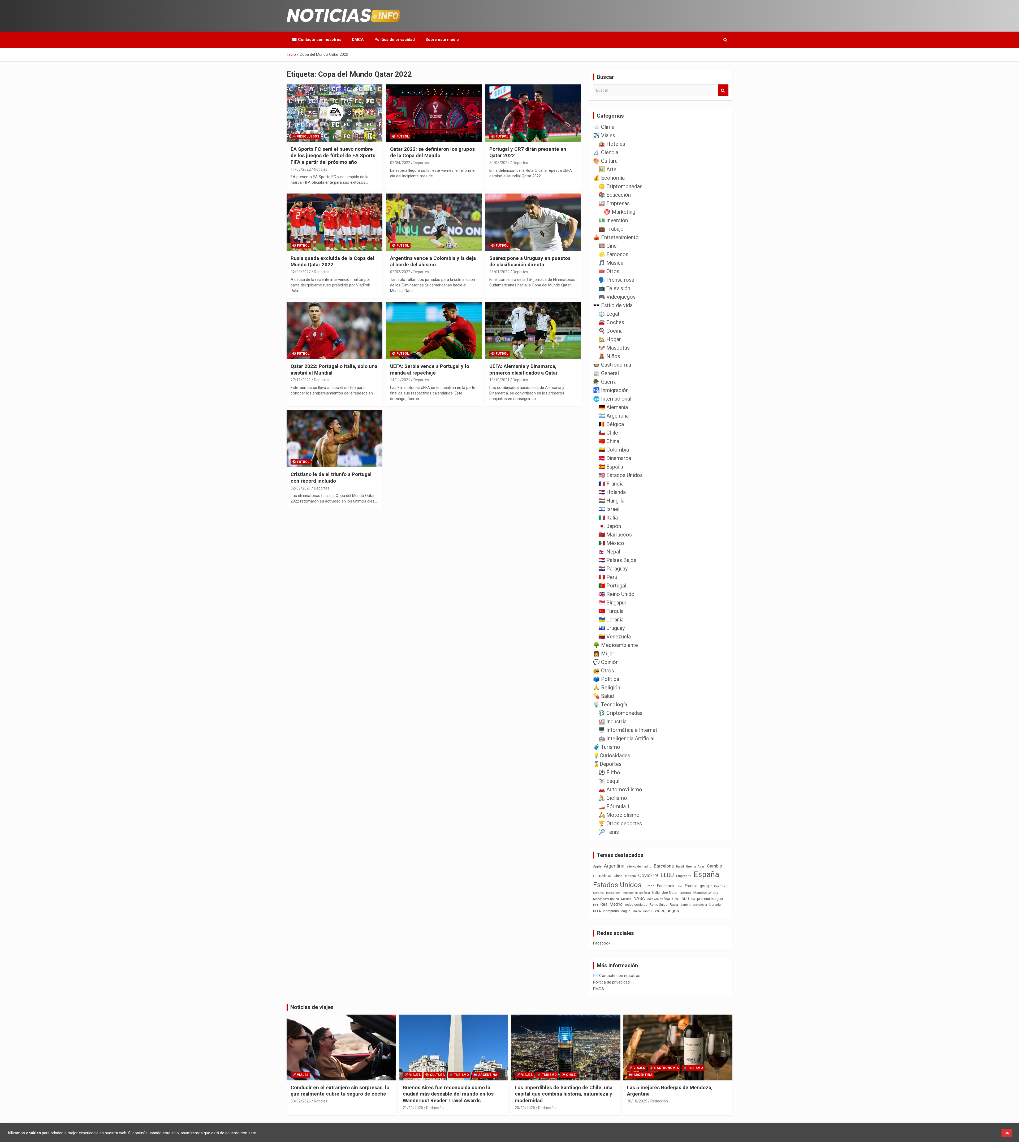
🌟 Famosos (613, 254)
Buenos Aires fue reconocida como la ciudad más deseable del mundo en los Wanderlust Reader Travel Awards (448, 1094)
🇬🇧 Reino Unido (616, 594)
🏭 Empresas (614, 203)
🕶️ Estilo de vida (613, 305)
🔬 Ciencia (605, 152)
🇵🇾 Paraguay (613, 568)
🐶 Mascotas (614, 348)
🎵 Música (610, 263)
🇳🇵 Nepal (609, 551)
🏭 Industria (612, 721)
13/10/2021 (499, 380)
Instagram (613, 893)
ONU (685, 898)
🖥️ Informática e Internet (627, 730)
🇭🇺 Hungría (611, 500)
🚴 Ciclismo (612, 798)
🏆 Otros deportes (620, 823)
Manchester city (705, 893)
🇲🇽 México (611, 543)
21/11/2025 (413, 1108)
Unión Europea (642, 911)
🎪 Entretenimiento (616, 237)
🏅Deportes (607, 764)
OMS (675, 899)
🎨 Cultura (605, 161)
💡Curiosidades (611, 755)
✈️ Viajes (604, 135)
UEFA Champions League (612, 911)
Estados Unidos (617, 885)
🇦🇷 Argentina (613, 416)
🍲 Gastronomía (612, 365)
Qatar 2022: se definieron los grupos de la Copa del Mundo (432, 152)
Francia (691, 886)
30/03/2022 (499, 163)
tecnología (700, 905)
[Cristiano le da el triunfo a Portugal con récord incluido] (334, 438)
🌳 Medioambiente (615, 645)
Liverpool (685, 893)
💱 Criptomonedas (620, 713)
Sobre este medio (442, 39)
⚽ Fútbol (400, 136)
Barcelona (664, 866)
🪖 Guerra (604, 382)
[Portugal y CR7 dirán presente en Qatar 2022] (533, 113)
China (618, 876)
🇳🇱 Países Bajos (617, 560)
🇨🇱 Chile (608, 433)
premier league (710, 898)
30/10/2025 (637, 1101)
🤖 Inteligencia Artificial (626, 738)
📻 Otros (603, 670)
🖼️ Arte (607, 169)
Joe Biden (669, 893)
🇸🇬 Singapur (612, 602)
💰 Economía (609, 178)
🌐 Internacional (612, 399)
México (626, 899)
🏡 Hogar (609, 339)
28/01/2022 (499, 272)
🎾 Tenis (608, 832)
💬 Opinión (606, 662)
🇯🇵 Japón (609, 526)
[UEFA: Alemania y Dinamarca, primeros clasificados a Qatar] (533, 330)
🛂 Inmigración (611, 390)
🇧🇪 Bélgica (611, 424)
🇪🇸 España (610, 466)
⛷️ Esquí (608, 781)
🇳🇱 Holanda (612, 492)
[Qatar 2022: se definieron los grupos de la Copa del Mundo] (434, 113)
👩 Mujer (603, 653)
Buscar (723, 90)
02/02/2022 (400, 272)
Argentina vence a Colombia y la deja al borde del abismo (433, 261)
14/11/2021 (400, 380)
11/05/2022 (301, 169)
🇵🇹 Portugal (612, 585)
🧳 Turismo (606, 747)
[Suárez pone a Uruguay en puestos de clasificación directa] (533, 222)
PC (693, 899)
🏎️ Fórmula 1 (614, 806)
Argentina (614, 866)
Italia (656, 893)
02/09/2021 (301, 488)
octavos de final (658, 899)
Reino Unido (658, 905)
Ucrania (715, 905)
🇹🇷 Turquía (611, 611)
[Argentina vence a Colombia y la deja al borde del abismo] (434, 222)
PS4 (595, 905)
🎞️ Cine (607, 246)
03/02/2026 (301, 1101)
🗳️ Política (606, 679)
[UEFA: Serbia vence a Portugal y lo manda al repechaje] (434, 330)
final (680, 886)
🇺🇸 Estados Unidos (620, 475)
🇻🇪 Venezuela (614, 636)
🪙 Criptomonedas (620, 186)
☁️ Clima (603, 127)
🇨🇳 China (608, 441)
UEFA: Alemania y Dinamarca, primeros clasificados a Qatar (523, 369)
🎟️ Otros (608, 271)
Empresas (683, 876)
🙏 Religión (606, 687)
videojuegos (667, 910)
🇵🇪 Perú (607, 577)
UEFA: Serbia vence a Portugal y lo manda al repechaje (429, 369)
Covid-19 (648, 875)
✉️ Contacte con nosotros (316, 39)
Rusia (674, 905)
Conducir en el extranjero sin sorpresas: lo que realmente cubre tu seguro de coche (340, 1090)
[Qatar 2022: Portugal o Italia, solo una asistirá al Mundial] (334, 330)
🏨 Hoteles (611, 144)
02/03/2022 (301, 272)
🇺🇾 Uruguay (611, 628)
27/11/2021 (301, 380)
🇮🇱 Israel (608, 509)
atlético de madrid (639, 866)
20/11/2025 (525, 1108)
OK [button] (1007, 1133)
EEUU (667, 875)
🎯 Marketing (619, 212)
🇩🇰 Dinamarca (614, 458)
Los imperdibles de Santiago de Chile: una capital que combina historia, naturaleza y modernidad (563, 1094)
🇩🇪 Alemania (613, 407)
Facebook (665, 885)
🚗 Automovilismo (620, 789)
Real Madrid (611, 904)
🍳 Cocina (610, 331)
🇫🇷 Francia (611, 483)
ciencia (630, 876)
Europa (649, 886)
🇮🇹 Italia (608, 517)
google (706, 886)
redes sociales (636, 905)
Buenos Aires (695, 866)
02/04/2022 (400, 163)
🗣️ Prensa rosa (616, 280)
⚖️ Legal (608, 314)
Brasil (680, 866)
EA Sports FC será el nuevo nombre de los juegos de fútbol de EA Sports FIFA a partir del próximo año (333, 155)
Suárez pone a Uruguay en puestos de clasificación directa (530, 261)
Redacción (435, 1108)
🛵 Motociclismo (619, 815)
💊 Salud (603, 696)
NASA (639, 898)
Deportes (421, 163)
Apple (597, 866)
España (706, 874)
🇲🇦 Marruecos (615, 534)
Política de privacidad (394, 39)
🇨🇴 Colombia (613, 450)
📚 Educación (614, 195)
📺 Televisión (614, 288)
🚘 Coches (611, 322)
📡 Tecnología (610, 704)
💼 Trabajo (611, 229)
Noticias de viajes (312, 1007)
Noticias (320, 169)
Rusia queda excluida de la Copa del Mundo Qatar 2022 (332, 261)
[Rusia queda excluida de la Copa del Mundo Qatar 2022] (334, 222)
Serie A (685, 905)
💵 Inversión (613, 220)
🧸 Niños (609, 356)
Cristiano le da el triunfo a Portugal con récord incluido (331, 477)
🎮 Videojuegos (305, 136)
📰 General (606, 373)
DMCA (358, 39)
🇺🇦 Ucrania (611, 619)
